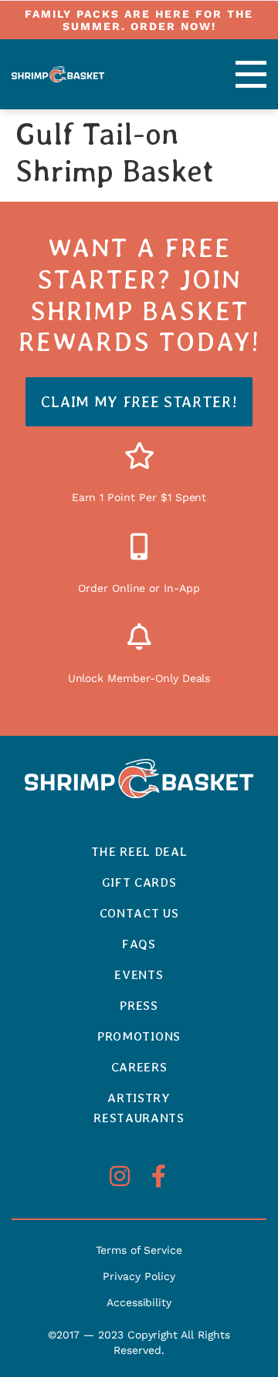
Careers (139, 1067)
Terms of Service (139, 1250)
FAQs (139, 944)
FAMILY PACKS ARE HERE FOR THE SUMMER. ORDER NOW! (139, 20)
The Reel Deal (139, 851)
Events (138, 975)
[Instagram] (119, 1176)
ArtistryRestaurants (138, 1108)
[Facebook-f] (158, 1176)
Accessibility (139, 1302)
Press (139, 1005)
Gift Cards (139, 882)
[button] (234, 74)
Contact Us (139, 913)
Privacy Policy (139, 1276)
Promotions (139, 1036)
